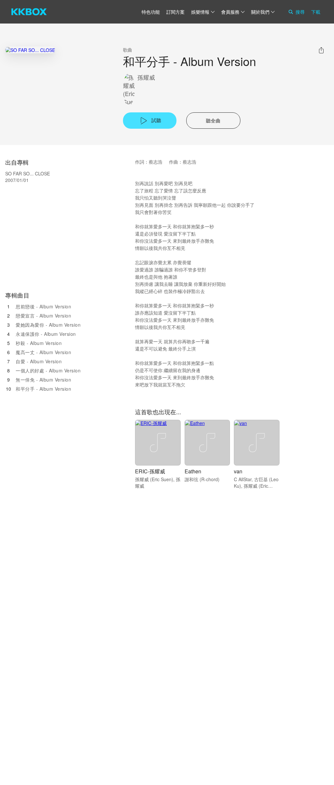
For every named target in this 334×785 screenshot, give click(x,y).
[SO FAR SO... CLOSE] (30, 49)
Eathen (193, 471)
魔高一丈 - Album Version (43, 352)
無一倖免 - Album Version (43, 379)
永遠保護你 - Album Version (46, 334)
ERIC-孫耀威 (150, 471)
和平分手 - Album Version (43, 388)
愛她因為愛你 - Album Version (48, 324)
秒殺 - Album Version (39, 343)
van (238, 471)
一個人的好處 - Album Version (48, 370)
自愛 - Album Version (39, 361)
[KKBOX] (29, 12)
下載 (315, 11)
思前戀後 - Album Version (43, 306)
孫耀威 (146, 77)
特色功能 (151, 11)
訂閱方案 (175, 11)
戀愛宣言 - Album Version (43, 315)
